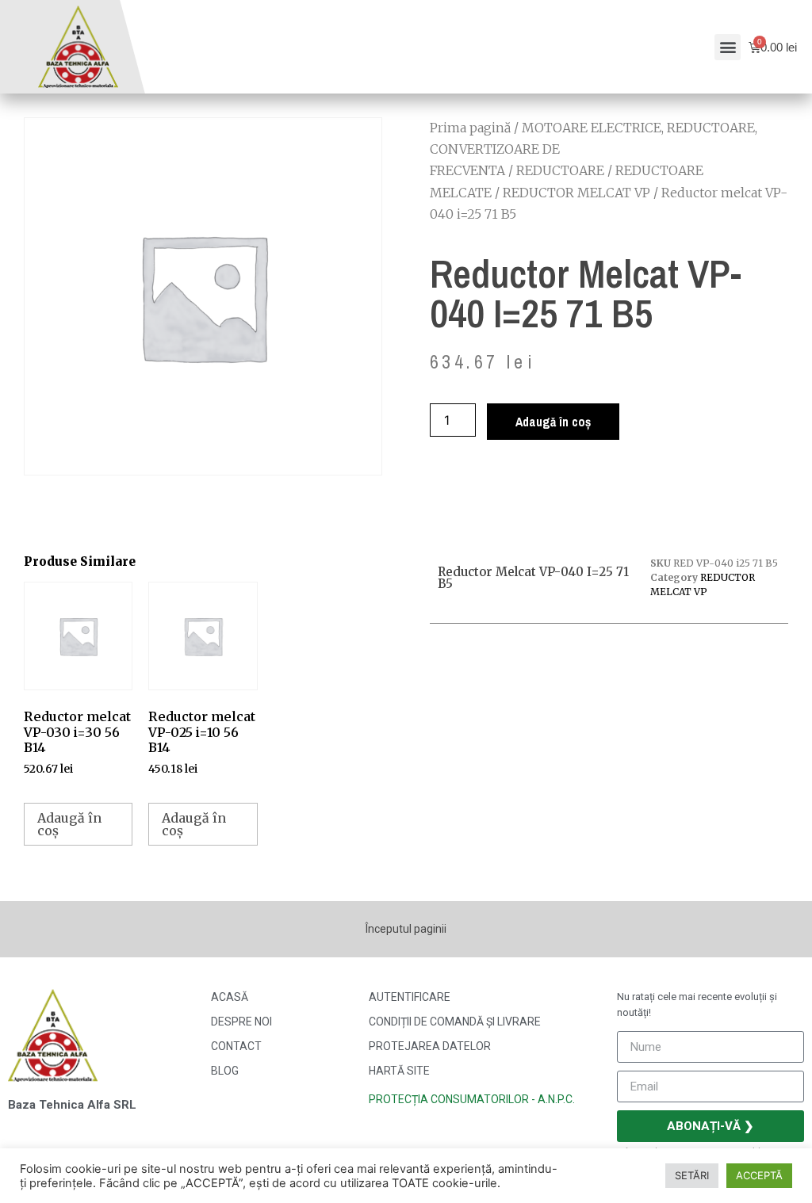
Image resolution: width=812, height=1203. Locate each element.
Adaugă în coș (553, 421)
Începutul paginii (406, 928)
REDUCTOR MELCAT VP (576, 192)
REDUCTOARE (560, 170)
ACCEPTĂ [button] (759, 1175)
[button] (727, 47)
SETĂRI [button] (692, 1175)
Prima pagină (470, 128)
